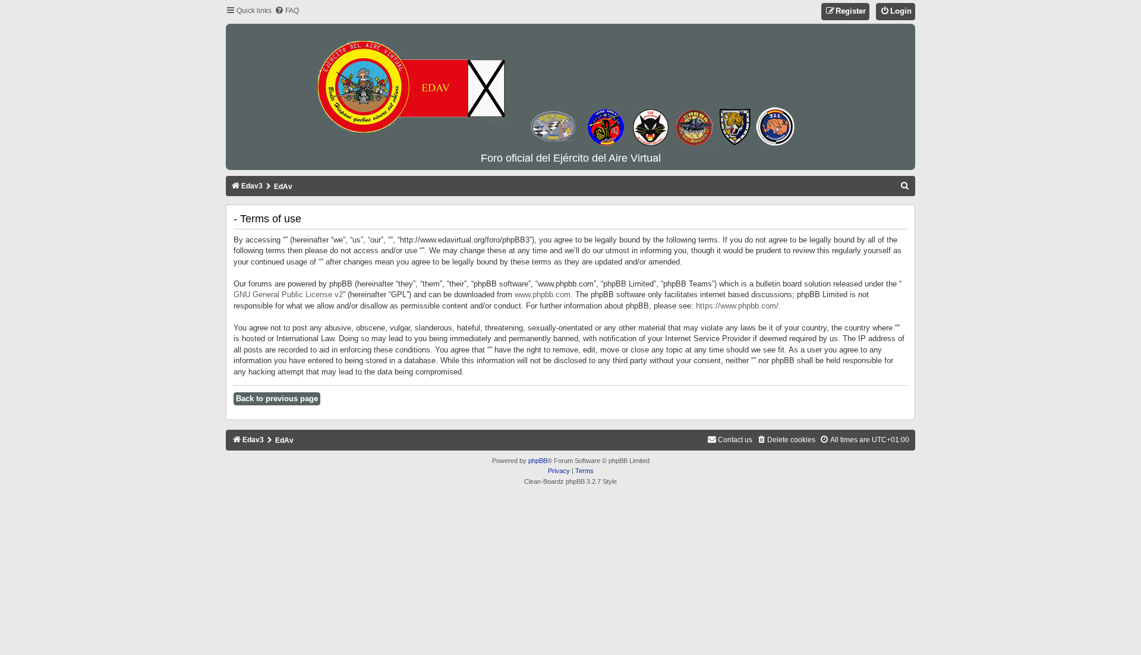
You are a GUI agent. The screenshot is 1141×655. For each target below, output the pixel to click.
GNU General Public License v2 (288, 294)
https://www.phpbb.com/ (737, 305)
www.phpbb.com (542, 294)
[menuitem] (287, 11)
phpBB (537, 460)
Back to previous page (277, 398)
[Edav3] (570, 89)
